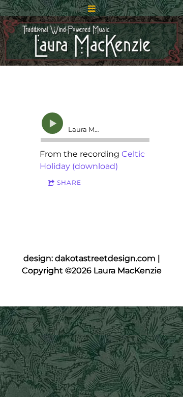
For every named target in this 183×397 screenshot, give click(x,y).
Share (69, 182)
